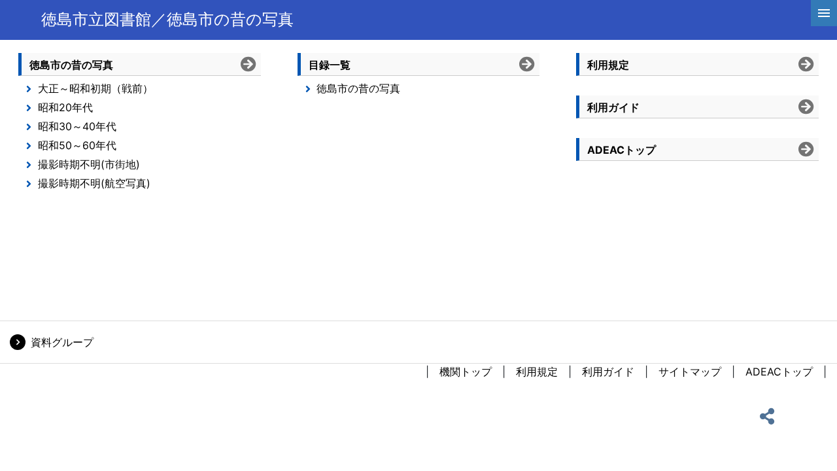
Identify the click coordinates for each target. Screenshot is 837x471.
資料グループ (62, 342)
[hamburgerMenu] (824, 13)
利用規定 (537, 371)
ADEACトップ (779, 371)
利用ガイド (608, 371)
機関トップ (465, 371)
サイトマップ (689, 371)
